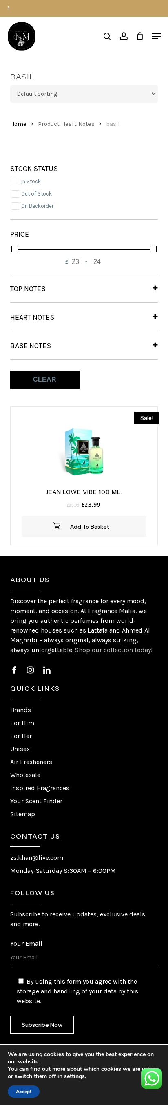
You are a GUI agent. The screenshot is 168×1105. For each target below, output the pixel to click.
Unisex (20, 749)
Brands (20, 710)
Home (18, 124)
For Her (21, 736)
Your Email (26, 943)
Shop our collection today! (114, 650)
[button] (156, 36)
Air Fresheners (31, 762)
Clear (44, 379)
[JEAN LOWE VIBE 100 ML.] (84, 447)
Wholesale (25, 775)
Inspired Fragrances (39, 788)
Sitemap (22, 814)
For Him (22, 723)
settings (74, 1076)
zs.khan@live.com (36, 857)
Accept (23, 1091)
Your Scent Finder (36, 801)
